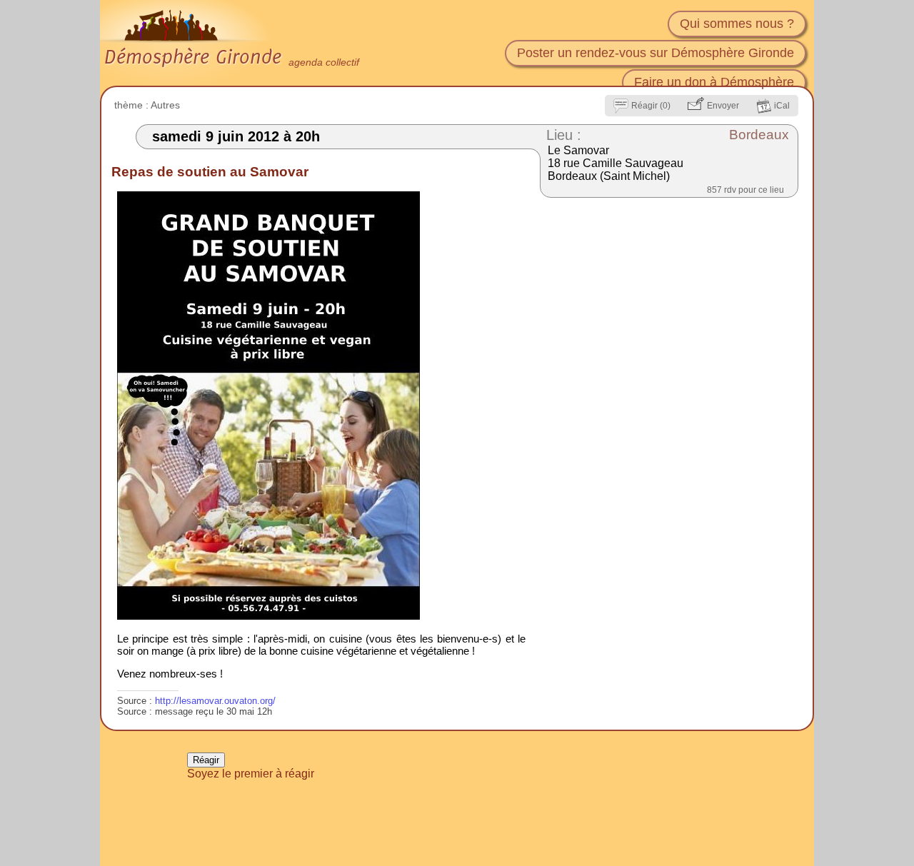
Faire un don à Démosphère (714, 82)
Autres (165, 105)
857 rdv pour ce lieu (745, 190)
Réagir (206, 760)
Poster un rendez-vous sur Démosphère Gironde (655, 53)
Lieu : (563, 135)
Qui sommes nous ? (737, 23)
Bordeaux (759, 134)
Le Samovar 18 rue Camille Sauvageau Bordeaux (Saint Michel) (615, 163)
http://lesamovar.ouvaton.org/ (215, 700)
